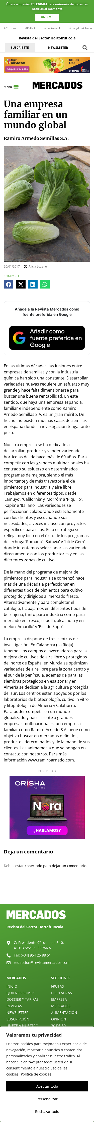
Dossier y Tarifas (23, 999)
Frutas (57, 986)
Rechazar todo (47, 1111)
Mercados (60, 1006)
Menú (8, 87)
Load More (47, 891)
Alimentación (64, 1012)
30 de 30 (58, 1025)
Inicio (12, 986)
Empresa (59, 999)
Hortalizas (61, 992)
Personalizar (47, 1098)
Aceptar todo (47, 1086)
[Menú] (16, 86)
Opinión (58, 1019)
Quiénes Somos (21, 992)
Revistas (14, 1006)
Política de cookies (36, 1074)
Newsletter (18, 1012)
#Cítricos (10, 28)
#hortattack (52, 28)
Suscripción (18, 1019)
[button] (85, 47)
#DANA (30, 28)
